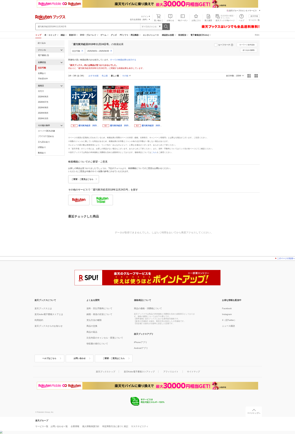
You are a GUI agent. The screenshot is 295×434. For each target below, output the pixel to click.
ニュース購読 (228, 326)
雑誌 (63, 35)
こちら (154, 152)
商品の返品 (92, 332)
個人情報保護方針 (90, 426)
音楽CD (72, 35)
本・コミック (50, 35)
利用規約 (39, 320)
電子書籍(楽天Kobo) (200, 35)
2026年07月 (43, 102)
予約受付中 (43, 78)
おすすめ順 (93, 76)
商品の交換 (92, 326)
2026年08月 (43, 107)
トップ (38, 35)
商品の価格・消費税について (148, 308)
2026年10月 (43, 118)
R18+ (257, 35)
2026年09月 (43, 113)
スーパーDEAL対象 (46, 131)
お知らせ (170, 20)
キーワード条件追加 (247, 45)
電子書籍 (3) (43, 55)
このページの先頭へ (286, 258)
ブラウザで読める (46, 136)
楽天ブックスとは (43, 308)
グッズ (114, 35)
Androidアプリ (141, 348)
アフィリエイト (170, 371)
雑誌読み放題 (168, 35)
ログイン (144, 16)
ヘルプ (241, 20)
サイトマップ (193, 371)
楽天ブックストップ (105, 371)
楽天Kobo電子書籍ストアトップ (139, 371)
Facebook (227, 308)
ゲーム (103, 35)
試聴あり (42, 147)
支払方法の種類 (94, 320)
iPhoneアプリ (140, 342)
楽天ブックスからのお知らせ (49, 326)
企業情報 (75, 426)
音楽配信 (182, 35)
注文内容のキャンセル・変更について (105, 338)
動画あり (42, 153)
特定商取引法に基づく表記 (115, 426)
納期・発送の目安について (99, 314)
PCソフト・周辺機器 (129, 35)
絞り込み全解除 (249, 50)
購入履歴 (208, 20)
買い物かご (158, 20)
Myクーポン (183, 20)
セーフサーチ (224, 45)
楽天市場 (254, 16)
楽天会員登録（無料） (139, 19)
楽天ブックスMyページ (225, 20)
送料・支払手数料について (99, 308)
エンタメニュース (151, 35)
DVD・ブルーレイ (88, 35)
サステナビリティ (139, 426)
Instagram (227, 314)
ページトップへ (253, 413)
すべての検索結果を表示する (123, 60)
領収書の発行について (97, 343)
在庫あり (42, 73)
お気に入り (196, 20)
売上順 (105, 76)
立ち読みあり (44, 142)
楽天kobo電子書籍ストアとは (49, 314)
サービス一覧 (254, 20)
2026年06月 (43, 96)
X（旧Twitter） (229, 320)
